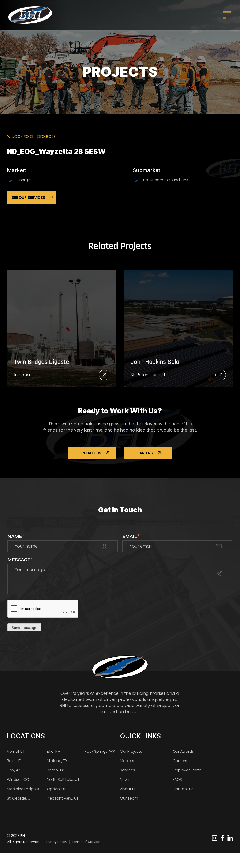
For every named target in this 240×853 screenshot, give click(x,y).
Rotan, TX (55, 770)
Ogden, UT (56, 789)
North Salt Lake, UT (63, 779)
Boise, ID (14, 760)
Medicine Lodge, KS (24, 789)
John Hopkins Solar (156, 362)
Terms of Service (86, 841)
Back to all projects (33, 136)
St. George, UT (19, 798)
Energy (24, 180)
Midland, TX (57, 760)
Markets (127, 760)
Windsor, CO (18, 779)
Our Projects (131, 751)
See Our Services (28, 197)
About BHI (128, 789)
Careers (144, 453)
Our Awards (183, 751)
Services (127, 770)
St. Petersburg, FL (148, 375)
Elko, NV (53, 751)
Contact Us (88, 453)
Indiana (22, 375)
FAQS (177, 779)
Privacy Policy (56, 841)
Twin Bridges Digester (42, 362)
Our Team (129, 798)
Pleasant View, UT (63, 798)
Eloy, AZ (13, 770)
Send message (24, 627)
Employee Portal (187, 770)
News (125, 779)
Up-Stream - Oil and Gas (165, 180)
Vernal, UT (16, 751)
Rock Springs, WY (100, 751)
